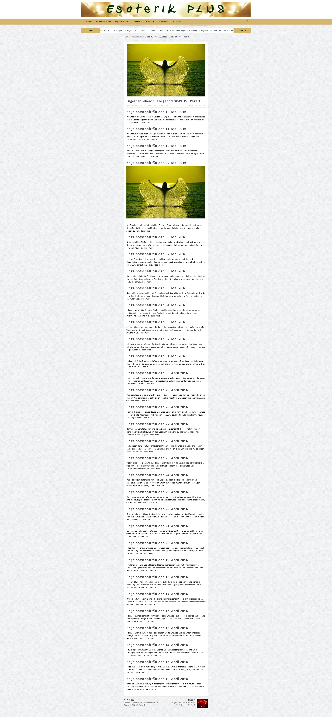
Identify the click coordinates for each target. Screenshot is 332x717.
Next (190, 700)
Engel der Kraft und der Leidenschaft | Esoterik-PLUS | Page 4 (142, 703)
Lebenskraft (163, 21)
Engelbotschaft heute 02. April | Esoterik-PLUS (183, 703)
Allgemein (164, 106)
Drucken (194, 106)
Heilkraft (150, 21)
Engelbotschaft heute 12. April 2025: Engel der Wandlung (136, 30)
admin (136, 106)
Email (204, 106)
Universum (137, 21)
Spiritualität (178, 21)
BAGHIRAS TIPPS (103, 21)
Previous (130, 700)
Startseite (87, 21)
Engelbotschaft (122, 21)
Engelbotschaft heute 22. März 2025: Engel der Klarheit (185, 30)
